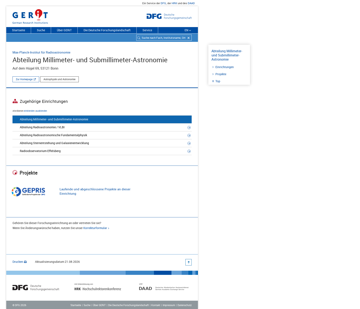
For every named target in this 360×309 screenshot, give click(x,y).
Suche (41, 30)
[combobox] (164, 38)
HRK (174, 3)
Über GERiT (64, 30)
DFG (163, 3)
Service (147, 30)
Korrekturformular (95, 228)
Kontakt (155, 305)
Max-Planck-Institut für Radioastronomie (41, 52)
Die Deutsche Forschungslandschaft (107, 30)
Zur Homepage (24, 79)
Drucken (17, 262)
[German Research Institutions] (30, 15)
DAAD (191, 3)
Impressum (169, 305)
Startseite (18, 30)
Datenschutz (185, 305)
